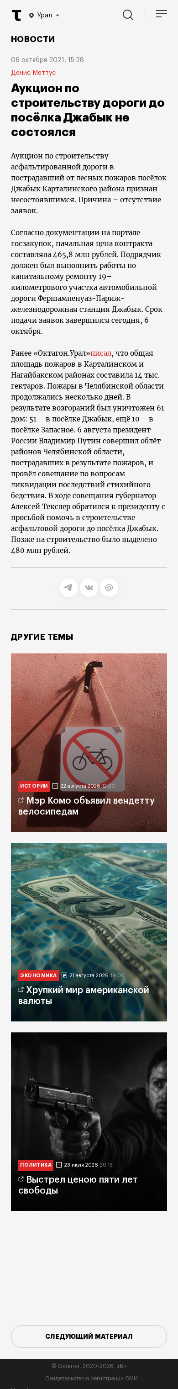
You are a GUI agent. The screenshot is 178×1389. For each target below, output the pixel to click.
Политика (36, 1165)
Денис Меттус (33, 73)
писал (100, 353)
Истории (34, 786)
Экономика (38, 975)
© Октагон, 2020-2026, (89, 1366)
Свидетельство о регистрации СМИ (91, 1378)
